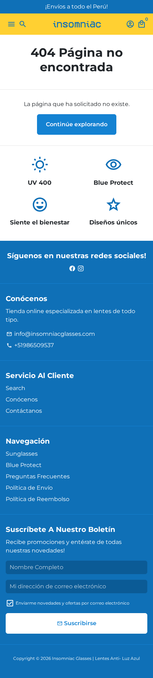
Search (15, 388)
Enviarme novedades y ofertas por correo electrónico (73, 603)
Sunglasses (22, 453)
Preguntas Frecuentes (38, 476)
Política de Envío (29, 487)
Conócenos (22, 399)
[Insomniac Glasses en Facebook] (72, 268)
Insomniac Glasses (71, 658)
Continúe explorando (76, 124)
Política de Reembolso (37, 499)
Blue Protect (24, 465)
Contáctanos (24, 410)
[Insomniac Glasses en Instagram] (81, 268)
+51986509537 (30, 345)
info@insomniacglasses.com (50, 333)
